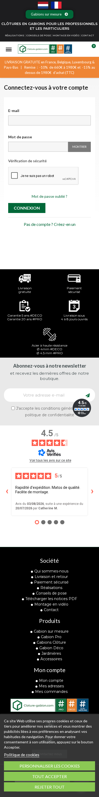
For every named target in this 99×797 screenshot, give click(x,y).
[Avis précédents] (7, 491)
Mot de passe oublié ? (49, 196)
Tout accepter (49, 776)
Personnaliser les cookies (50, 765)
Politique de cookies (21, 754)
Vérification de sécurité (27, 161)
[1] (87, 395)
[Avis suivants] (92, 491)
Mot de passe (20, 137)
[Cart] (90, 49)
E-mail (13, 110)
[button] (49, 14)
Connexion (27, 207)
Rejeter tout (50, 786)
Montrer (79, 146)
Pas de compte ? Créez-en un (50, 224)
